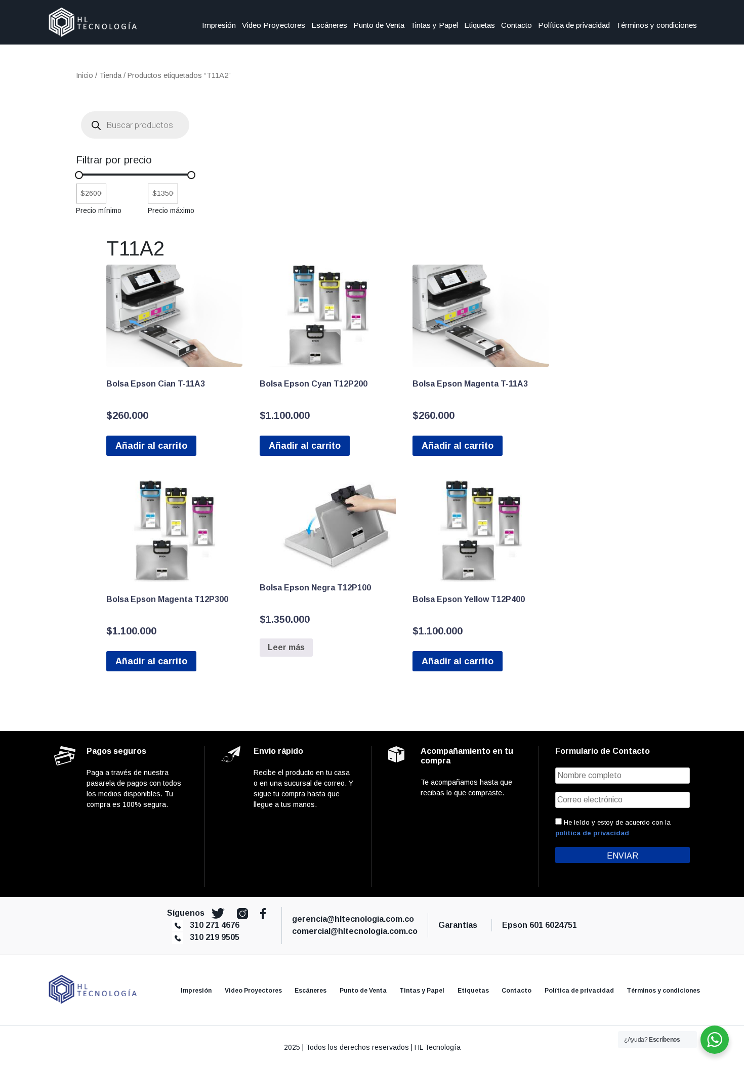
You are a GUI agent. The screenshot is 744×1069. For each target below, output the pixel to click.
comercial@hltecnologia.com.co (355, 931)
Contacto (516, 25)
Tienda (110, 75)
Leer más (286, 647)
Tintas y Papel (434, 25)
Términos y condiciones (656, 25)
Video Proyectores (273, 25)
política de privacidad (592, 833)
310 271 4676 (214, 925)
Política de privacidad (574, 25)
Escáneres (329, 25)
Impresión (219, 25)
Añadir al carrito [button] (151, 446)
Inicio (84, 75)
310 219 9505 (214, 937)
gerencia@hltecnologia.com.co (353, 919)
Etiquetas (479, 25)
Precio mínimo (98, 210)
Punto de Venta (378, 25)
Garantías (459, 925)
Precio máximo (171, 210)
